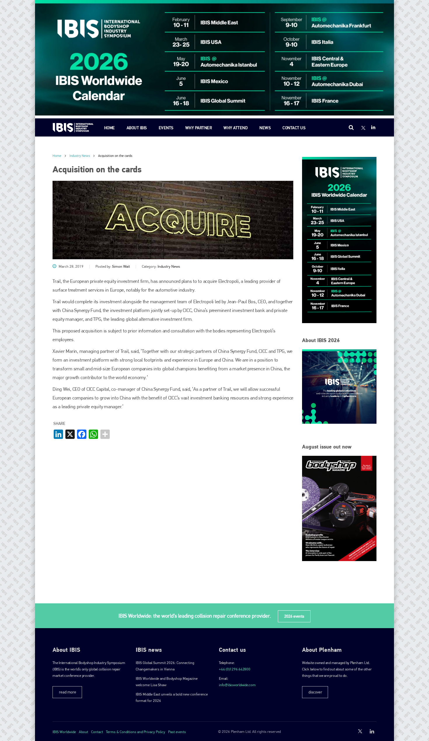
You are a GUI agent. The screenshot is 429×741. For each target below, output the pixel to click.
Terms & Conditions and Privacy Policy (135, 732)
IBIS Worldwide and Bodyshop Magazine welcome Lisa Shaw (167, 681)
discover (315, 692)
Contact (97, 732)
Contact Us (294, 127)
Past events (177, 732)
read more (67, 692)
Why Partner (198, 127)
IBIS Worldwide (64, 732)
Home (109, 127)
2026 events (294, 616)
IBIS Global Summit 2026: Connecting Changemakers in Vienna (165, 666)
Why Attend (236, 127)
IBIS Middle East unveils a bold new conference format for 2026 (172, 697)
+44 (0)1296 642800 (234, 669)
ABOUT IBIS (137, 127)
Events (166, 127)
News (265, 127)
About (83, 732)
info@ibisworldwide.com (237, 685)
